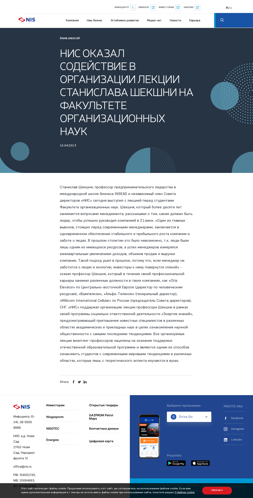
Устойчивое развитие (125, 20)
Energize (144, 7)
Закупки (188, 7)
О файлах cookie (184, 492)
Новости (175, 20)
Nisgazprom (55, 417)
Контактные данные (104, 428)
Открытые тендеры (103, 405)
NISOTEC (52, 428)
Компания (72, 20)
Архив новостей (70, 38)
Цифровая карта (101, 441)
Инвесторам (166, 7)
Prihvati (217, 490)
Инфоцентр (122, 7)
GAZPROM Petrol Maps (101, 417)
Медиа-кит (154, 20)
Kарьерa (194, 20)
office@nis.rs (22, 466)
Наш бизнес (94, 20)
